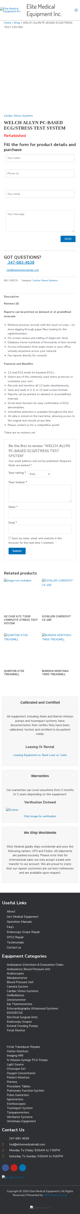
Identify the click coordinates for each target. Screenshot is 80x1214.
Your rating (17, 473)
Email (13, 522)
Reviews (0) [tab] (11, 303)
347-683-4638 (20, 262)
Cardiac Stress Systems (18, 116)
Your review (18, 482)
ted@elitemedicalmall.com (22, 270)
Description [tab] (11, 296)
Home (7, 23)
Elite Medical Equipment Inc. (44, 10)
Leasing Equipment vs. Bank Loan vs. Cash (40, 755)
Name (13, 507)
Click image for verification (40, 816)
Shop (17, 23)
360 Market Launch (55, 1195)
